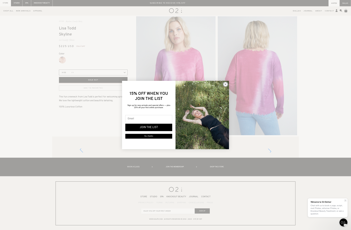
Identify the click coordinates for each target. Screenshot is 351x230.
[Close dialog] (225, 84)
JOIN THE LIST (149, 127)
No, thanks (148, 136)
